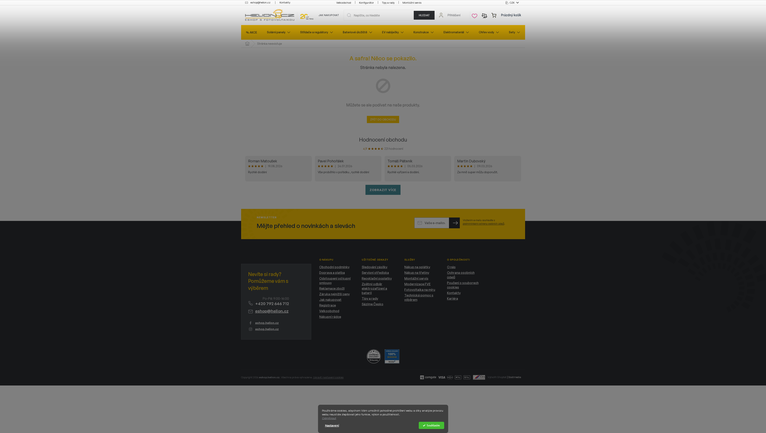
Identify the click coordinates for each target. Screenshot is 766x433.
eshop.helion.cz (267, 323)
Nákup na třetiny (416, 273)
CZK (512, 2)
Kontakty (285, 2)
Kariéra (452, 298)
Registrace (327, 305)
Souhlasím (433, 425)
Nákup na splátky (417, 267)
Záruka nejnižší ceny (334, 294)
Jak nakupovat (328, 15)
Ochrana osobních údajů (461, 275)
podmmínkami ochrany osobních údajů (483, 223)
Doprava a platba (332, 273)
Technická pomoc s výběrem (418, 297)
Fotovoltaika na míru (419, 290)
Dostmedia (514, 377)
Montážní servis (412, 2)
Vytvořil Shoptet (497, 377)
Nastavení (332, 425)
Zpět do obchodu (383, 119)
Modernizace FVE (417, 284)
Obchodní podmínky (334, 267)
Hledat (424, 15)
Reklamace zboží (332, 288)
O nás (451, 267)
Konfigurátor (366, 2)
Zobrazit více (383, 190)
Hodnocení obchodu (383, 139)
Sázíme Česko (372, 304)
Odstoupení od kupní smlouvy (335, 280)
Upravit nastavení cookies (328, 377)
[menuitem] (251, 32)
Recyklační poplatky (377, 278)
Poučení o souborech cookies (463, 285)
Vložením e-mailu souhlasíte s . (484, 222)
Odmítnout (329, 418)
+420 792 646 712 (272, 303)
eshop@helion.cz (272, 311)
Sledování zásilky (374, 267)
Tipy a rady (388, 2)
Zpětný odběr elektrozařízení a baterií (374, 288)
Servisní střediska (375, 273)
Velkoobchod (343, 2)
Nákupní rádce (330, 317)
